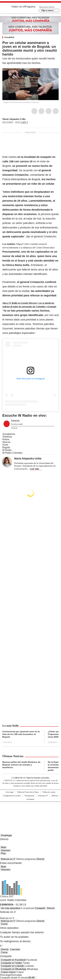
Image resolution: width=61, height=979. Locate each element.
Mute (3, 847)
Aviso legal (9, 792)
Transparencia (29, 796)
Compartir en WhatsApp (13, 969)
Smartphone (8, 434)
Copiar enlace (8, 972)
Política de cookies (49, 792)
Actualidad (9, 37)
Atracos (6, 442)
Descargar (5, 975)
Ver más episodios (10, 908)
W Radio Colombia (12, 453)
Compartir (40, 908)
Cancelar (15, 949)
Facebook (34, 111)
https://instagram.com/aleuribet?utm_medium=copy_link (31, 119)
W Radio (7, 450)
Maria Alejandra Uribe (14, 119)
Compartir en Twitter (11, 963)
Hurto (5, 444)
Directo (40, 859)
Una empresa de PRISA (30, 808)
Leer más (34, 469)
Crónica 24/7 (6, 896)
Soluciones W (43, 796)
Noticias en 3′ (8, 859)
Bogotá (6, 447)
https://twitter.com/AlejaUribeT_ (27, 119)
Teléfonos (54, 796)
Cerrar (4, 924)
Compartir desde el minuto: (17, 977)
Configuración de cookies (12, 796)
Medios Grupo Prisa (30, 815)
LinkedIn (49, 111)
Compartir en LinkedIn (12, 966)
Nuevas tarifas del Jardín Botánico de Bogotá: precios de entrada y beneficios (21, 765)
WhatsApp (56, 111)
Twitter (41, 111)
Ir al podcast (27, 908)
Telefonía (7, 436)
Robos (5, 439)
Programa (30, 6)
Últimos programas (26, 859)
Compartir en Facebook (13, 960)
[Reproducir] (7, 424)
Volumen (5, 850)
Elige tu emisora (47, 10)
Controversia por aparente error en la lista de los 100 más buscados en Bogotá (21, 734)
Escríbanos (30, 799)
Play (3, 853)
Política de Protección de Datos (28, 792)
